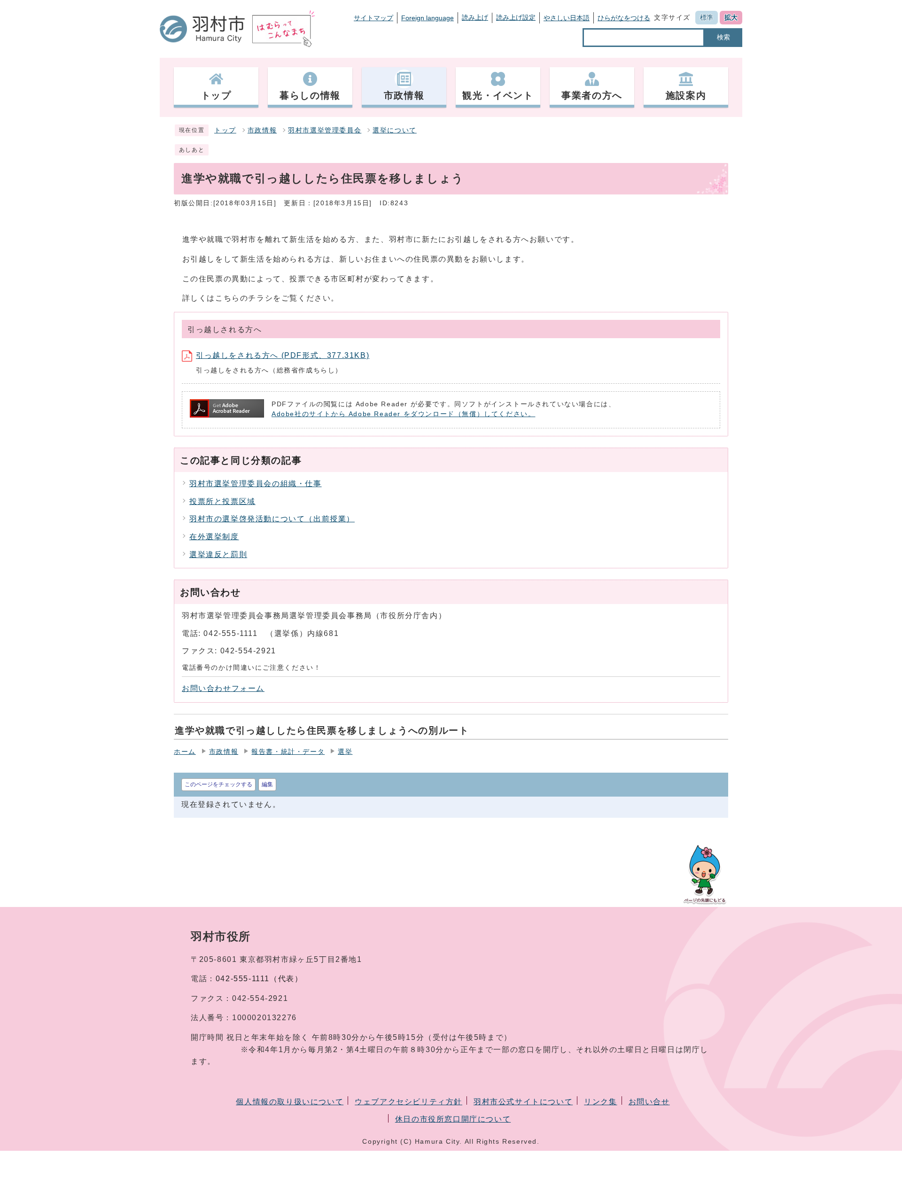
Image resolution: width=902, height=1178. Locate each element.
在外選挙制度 (214, 537)
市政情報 (262, 130)
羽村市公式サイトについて (523, 1102)
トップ (225, 130)
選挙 (345, 751)
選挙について (395, 130)
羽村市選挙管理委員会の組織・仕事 (255, 484)
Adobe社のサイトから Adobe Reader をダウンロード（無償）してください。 (403, 414)
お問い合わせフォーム (223, 688)
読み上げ (475, 17)
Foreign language (427, 18)
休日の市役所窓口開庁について (453, 1119)
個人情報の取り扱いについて (289, 1102)
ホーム (185, 751)
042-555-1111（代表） (259, 979)
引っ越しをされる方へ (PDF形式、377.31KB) (282, 355)
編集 (267, 784)
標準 (706, 17)
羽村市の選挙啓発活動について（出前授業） (272, 519)
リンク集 (600, 1102)
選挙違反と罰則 (218, 554)
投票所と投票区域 (222, 501)
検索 (723, 37)
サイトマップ (373, 18)
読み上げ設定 (516, 17)
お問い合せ (649, 1102)
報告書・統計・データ (288, 751)
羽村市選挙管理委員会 (324, 130)
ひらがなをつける (624, 18)
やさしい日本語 (567, 18)
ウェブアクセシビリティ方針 (408, 1102)
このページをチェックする (218, 784)
